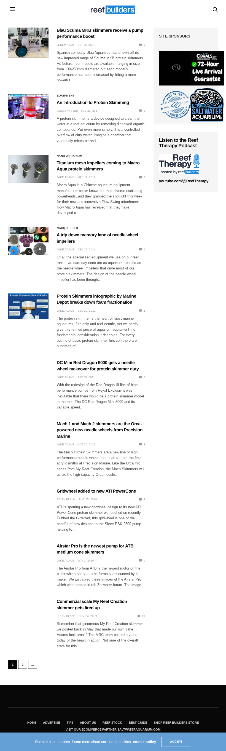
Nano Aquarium (69, 156)
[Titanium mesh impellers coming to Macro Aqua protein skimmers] (28, 169)
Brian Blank (66, 499)
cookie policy (144, 742)
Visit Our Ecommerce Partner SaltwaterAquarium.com (113, 729)
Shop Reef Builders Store (176, 722)
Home (31, 722)
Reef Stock (112, 722)
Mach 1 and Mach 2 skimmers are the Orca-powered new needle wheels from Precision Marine (100, 430)
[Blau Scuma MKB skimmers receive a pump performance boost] (28, 43)
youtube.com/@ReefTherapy (183, 181)
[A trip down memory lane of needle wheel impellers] (28, 241)
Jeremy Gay (66, 44)
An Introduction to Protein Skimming (93, 102)
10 (143, 616)
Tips (70, 722)
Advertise (51, 722)
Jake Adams (65, 177)
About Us (88, 722)
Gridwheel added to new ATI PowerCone (96, 491)
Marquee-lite (68, 228)
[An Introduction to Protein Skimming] (28, 106)
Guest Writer (67, 110)
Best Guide (138, 722)
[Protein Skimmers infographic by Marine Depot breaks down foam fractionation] (28, 306)
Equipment (66, 95)
